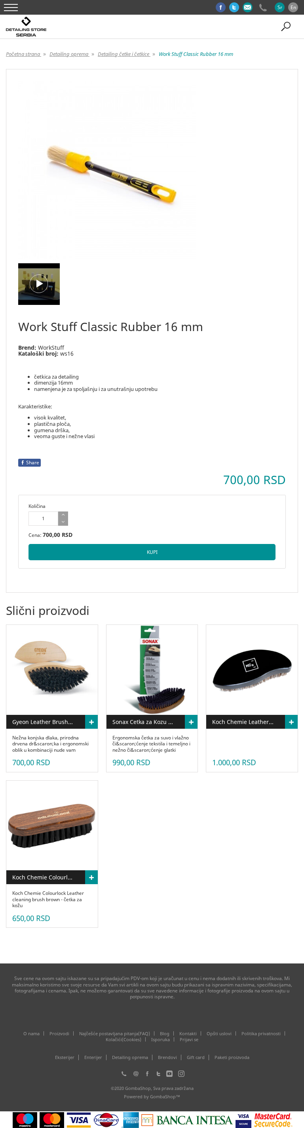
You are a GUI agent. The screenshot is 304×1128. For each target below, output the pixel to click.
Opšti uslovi (219, 1033)
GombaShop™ (165, 1096)
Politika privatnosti (261, 1033)
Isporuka (160, 1039)
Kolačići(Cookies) (123, 1039)
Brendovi (167, 1057)
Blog (164, 1033)
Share (32, 462)
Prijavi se (189, 1039)
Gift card (196, 1057)
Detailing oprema (130, 1057)
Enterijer (93, 1057)
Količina (37, 506)
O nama (31, 1033)
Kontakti (188, 1033)
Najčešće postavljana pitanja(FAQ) (114, 1033)
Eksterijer (64, 1057)
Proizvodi (59, 1033)
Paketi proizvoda (232, 1057)
